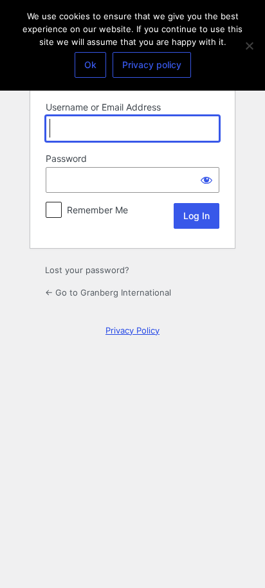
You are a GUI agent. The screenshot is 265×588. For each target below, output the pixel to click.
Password (66, 158)
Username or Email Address (103, 107)
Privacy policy (151, 64)
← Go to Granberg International (108, 292)
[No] (248, 45)
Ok (90, 64)
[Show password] (206, 180)
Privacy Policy (132, 330)
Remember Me (97, 209)
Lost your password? (87, 270)
